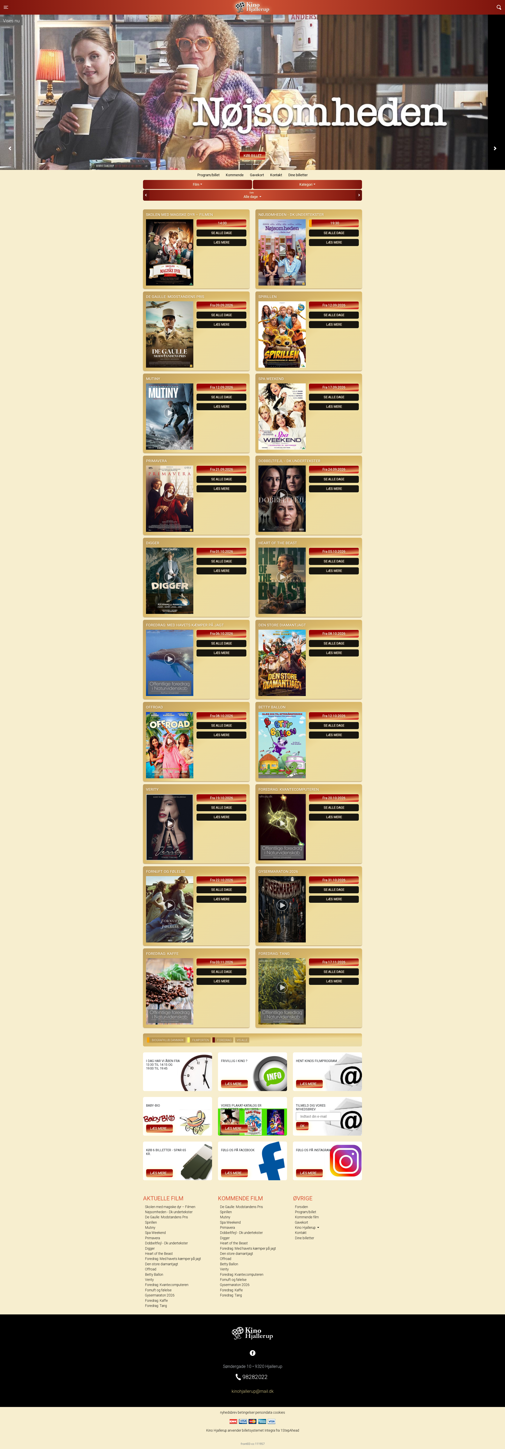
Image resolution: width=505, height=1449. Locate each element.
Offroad (150, 1269)
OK (302, 1126)
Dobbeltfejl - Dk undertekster (166, 1243)
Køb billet (253, 156)
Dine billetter (298, 175)
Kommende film (307, 1217)
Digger (150, 1248)
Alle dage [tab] (251, 195)
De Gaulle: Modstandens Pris (166, 1217)
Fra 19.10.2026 (221, 798)
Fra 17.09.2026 (334, 387)
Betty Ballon (154, 1275)
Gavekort (257, 175)
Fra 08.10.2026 (334, 634)
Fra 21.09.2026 (221, 469)
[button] (10, 148)
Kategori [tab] (305, 184)
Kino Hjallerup (114, 4)
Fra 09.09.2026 (221, 305)
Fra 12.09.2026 (334, 305)
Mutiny (150, 1228)
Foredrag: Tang (156, 1306)
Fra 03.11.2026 (221, 962)
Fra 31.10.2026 (334, 880)
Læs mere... (234, 1084)
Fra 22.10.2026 (221, 880)
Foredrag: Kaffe (156, 1301)
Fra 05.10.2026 (334, 552)
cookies (279, 1412)
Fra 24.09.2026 (334, 469)
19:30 (334, 223)
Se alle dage (221, 233)
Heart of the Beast (159, 1254)
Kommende (235, 175)
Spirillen (151, 1222)
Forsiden (301, 1207)
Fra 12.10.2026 (334, 716)
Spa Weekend (155, 1233)
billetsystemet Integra (258, 1430)
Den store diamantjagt (161, 1264)
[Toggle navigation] (499, 7)
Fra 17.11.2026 (334, 962)
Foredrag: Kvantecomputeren (166, 1285)
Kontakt (276, 175)
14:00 (222, 223)
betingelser (246, 1412)
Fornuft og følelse (158, 1290)
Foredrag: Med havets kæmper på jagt (173, 1259)
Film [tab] (196, 184)
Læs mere (221, 242)
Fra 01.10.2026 (221, 552)
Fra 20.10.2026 (334, 798)
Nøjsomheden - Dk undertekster (169, 1212)
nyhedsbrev (228, 1412)
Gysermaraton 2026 (160, 1295)
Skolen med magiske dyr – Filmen (170, 1207)
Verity (149, 1280)
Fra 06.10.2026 (221, 634)
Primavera (152, 1238)
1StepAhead (290, 1430)
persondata (263, 1412)
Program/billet (208, 175)
